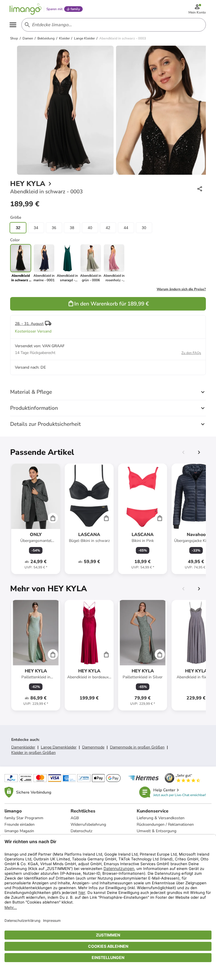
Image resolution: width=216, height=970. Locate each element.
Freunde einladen (19, 824)
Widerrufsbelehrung (88, 824)
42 (108, 227)
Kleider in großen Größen (33, 752)
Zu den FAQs (191, 353)
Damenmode (93, 747)
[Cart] (53, 518)
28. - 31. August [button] (29, 323)
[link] (44, 263)
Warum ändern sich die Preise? (181, 289)
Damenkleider (23, 747)
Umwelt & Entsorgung (156, 831)
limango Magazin (19, 831)
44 (126, 227)
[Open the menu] (13, 25)
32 (18, 227)
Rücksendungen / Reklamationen (165, 824)
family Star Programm (23, 818)
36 (54, 227)
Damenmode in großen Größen (137, 747)
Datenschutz (81, 831)
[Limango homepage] (26, 9)
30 (144, 227)
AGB (75, 818)
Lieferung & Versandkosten (160, 818)
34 (36, 227)
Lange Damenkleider (58, 747)
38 (72, 227)
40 (90, 227)
